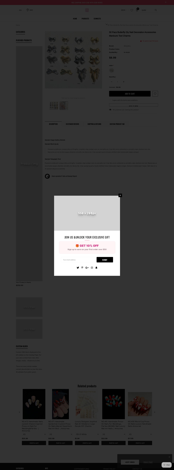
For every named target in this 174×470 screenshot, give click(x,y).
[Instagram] (92, 268)
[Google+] (87, 268)
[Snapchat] (96, 268)
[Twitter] (78, 268)
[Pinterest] (82, 268)
